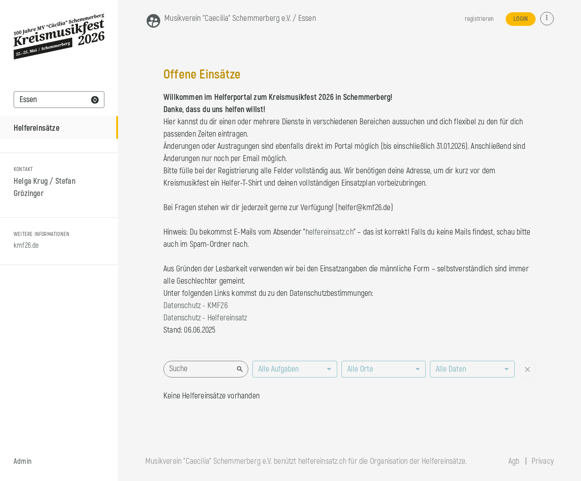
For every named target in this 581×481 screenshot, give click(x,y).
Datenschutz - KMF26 (195, 305)
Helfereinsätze (36, 128)
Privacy (543, 461)
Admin (23, 461)
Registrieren (479, 19)
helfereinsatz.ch (329, 232)
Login (520, 19)
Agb (514, 461)
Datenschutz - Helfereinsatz (205, 318)
